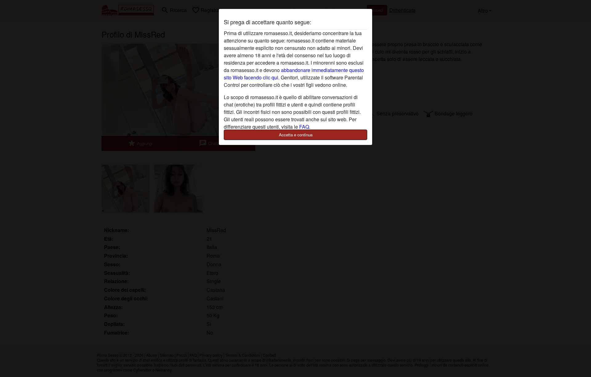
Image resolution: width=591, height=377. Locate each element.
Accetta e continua (295, 135)
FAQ (304, 126)
